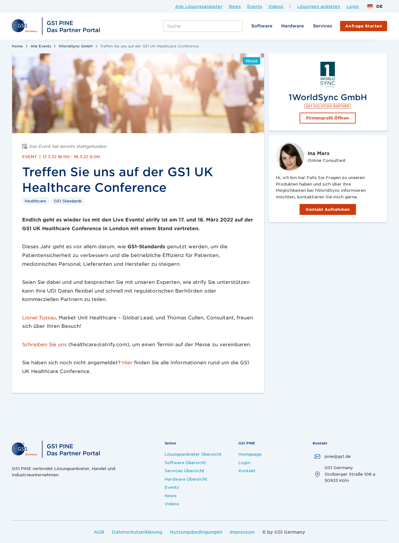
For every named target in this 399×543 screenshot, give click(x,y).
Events (254, 6)
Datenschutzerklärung (137, 532)
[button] (374, 6)
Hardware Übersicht (186, 479)
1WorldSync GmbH (76, 46)
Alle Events (41, 46)
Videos (275, 6)
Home (17, 46)
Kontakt (247, 470)
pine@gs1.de (337, 456)
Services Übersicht (184, 470)
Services (322, 25)
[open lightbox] (138, 93)
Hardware (292, 25)
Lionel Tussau (39, 317)
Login (353, 6)
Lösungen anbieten (318, 6)
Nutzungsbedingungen (196, 532)
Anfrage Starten (363, 25)
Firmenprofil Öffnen (327, 117)
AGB (99, 532)
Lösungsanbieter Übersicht (193, 454)
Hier (127, 362)
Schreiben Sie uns (44, 344)
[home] (57, 26)
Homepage (250, 454)
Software (261, 25)
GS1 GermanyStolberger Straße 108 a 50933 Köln (349, 474)
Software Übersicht (185, 462)
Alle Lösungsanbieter (199, 6)
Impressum (242, 532)
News (235, 6)
